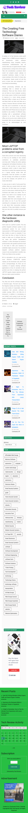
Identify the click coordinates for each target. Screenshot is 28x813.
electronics (8, 480)
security (19, 534)
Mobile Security (9, 526)
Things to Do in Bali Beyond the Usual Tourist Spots (18, 411)
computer (18, 463)
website (7, 609)
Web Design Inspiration (11, 601)
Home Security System (11, 497)
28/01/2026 (16, 429)
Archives (6, 442)
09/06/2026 (16, 380)
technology (9, 306)
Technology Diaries (10, 580)
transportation (9, 588)
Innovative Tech (9, 513)
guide (6, 492)
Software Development (11, 551)
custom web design (10, 467)
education (15, 476)
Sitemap (23, 806)
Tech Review (17, 771)
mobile (19, 522)
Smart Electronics (10, 538)
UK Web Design (9, 592)
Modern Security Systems (12, 530)
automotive (8, 463)
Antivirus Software (10, 459)
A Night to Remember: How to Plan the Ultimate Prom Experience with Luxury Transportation (12, 711)
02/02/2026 (16, 415)
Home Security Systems (12, 501)
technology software (10, 584)
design (19, 472)
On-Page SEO (9, 534)
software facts (9, 559)
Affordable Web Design (11, 455)
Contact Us (6, 806)
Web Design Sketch (10, 605)
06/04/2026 (16, 402)
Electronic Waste (9, 484)
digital (7, 476)
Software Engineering (11, 555)
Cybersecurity (9, 472)
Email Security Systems (11, 488)
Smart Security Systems (11, 542)
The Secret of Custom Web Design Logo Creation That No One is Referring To (7, 325)
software (4, 306)
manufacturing (9, 522)
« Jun (13, 748)
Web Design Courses (11, 596)
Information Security (10, 509)
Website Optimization (11, 613)
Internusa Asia (9, 517)
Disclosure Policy (15, 806)
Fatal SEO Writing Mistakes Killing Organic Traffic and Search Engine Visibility (18, 357)
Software (10, 303)
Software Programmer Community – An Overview (19, 325)
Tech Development (10, 571)
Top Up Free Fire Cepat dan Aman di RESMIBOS (18, 424)
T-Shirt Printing (9, 567)
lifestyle (19, 517)
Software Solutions (10, 563)
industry (7, 505)
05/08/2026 (16, 364)
